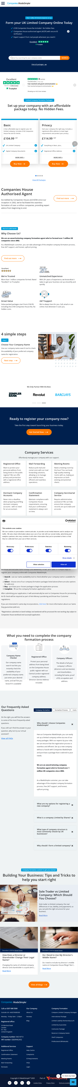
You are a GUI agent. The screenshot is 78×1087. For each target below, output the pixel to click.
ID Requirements (32, 1059)
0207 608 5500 (12, 1008)
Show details (67, 558)
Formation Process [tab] (61, 710)
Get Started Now (36, 432)
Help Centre (30, 1050)
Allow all (64, 564)
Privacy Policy (50, 1083)
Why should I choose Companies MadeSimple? (51, 724)
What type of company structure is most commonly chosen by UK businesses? (52, 831)
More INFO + (19, 157)
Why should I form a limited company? (54, 845)
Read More (43, 915)
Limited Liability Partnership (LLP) (63, 1021)
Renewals (4, 1067)
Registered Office (7, 1050)
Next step (8, 360)
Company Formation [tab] (43, 710)
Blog (27, 1021)
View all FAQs (7, 738)
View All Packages (39, 180)
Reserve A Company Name (61, 1033)
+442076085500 (14, 1012)
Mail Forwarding (6, 1063)
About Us (29, 1012)
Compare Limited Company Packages (64, 1012)
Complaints (30, 1054)
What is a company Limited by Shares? (53, 817)
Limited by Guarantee (59, 1025)
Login (28, 1067)
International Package (59, 1016)
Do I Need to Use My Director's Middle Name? (57, 956)
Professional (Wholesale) (60, 1041)
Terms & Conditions (65, 1083)
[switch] (29, 550)
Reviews (29, 1016)
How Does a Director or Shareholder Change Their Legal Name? (18, 957)
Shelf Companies (57, 1037)
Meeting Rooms (6, 1059)
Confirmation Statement (9, 1054)
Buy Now (18, 164)
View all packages (37, 64)
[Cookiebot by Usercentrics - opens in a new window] (67, 520)
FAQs (28, 1063)
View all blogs (37, 984)
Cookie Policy (38, 1083)
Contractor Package (58, 1029)
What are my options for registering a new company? (53, 804)
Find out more (63, 198)
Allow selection (38, 564)
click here (42, 604)
